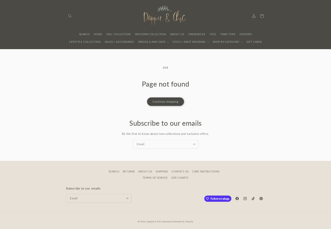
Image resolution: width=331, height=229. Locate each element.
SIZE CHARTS (179, 177)
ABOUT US (145, 171)
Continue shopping (166, 101)
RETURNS (129, 171)
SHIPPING (162, 171)
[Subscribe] (194, 144)
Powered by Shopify (183, 221)
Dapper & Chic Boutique (159, 221)
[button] (70, 16)
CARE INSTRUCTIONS (206, 171)
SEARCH (114, 171)
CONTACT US (180, 171)
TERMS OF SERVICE (155, 177)
